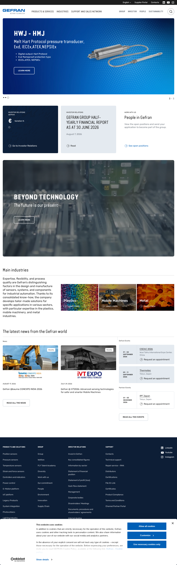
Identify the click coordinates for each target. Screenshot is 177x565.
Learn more (24, 220)
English (126, 2)
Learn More (25, 65)
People (143, 11)
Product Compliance (114, 494)
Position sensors (10, 454)
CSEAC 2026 (146, 349)
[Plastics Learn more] (79, 285)
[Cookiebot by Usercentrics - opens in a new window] (18, 560)
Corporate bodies (75, 498)
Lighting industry (10, 518)
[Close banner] (173, 523)
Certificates (111, 489)
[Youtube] (167, 2)
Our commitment (45, 483)
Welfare (41, 460)
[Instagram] (172, 2)
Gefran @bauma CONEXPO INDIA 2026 (22, 389)
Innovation (42, 500)
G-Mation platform (11, 489)
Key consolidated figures (79, 460)
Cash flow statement (77, 486)
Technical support (113, 460)
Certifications (111, 477)
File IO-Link (110, 483)
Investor (132, 11)
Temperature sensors (12, 465)
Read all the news (16, 403)
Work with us (43, 477)
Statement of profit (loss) (79, 480)
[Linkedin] (163, 2)
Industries (62, 11)
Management (74, 492)
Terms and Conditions (115, 500)
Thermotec (145, 370)
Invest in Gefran (75, 454)
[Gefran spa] (14, 11)
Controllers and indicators (14, 477)
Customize (145, 535)
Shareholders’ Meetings (78, 503)
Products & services (43, 11)
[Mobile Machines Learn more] (117, 285)
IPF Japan (145, 396)
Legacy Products (10, 500)
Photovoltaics (9, 512)
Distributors (111, 471)
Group (122, 11)
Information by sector (77, 465)
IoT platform (8, 494)
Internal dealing (75, 518)
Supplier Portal (141, 2)
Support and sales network (86, 11)
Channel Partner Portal (116, 506)
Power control (9, 483)
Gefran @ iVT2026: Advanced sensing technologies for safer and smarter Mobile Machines (87, 390)
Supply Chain (43, 506)
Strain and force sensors (13, 471)
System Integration (11, 506)
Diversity (42, 471)
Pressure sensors (10, 460)
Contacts (155, 2)
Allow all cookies (147, 526)
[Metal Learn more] (155, 285)
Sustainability (156, 11)
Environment (43, 494)
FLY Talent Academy (47, 465)
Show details (42, 559)
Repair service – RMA (115, 465)
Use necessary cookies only (146, 544)
